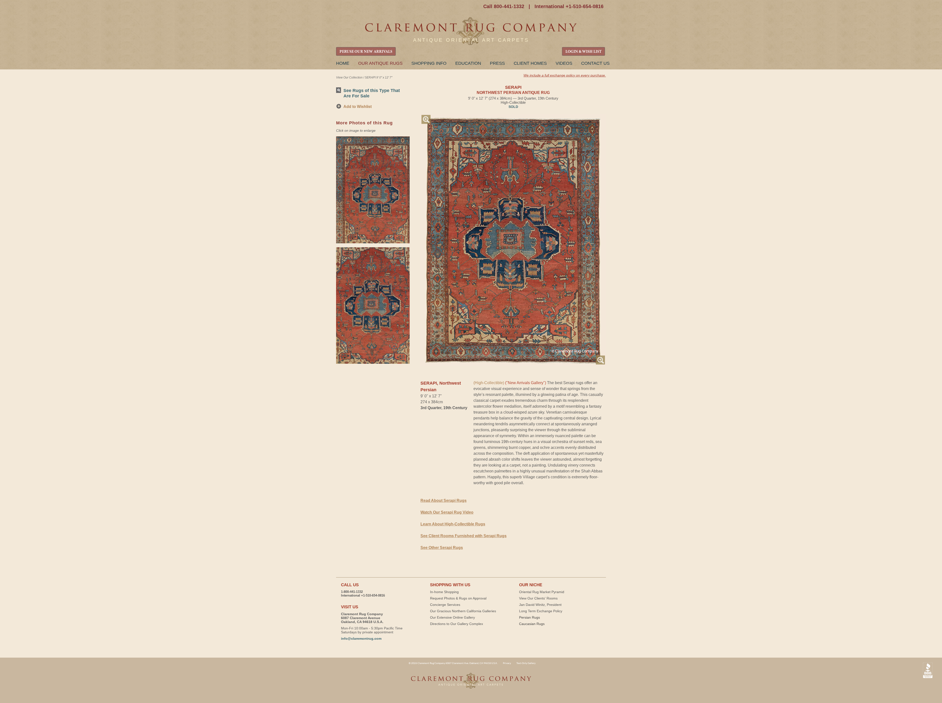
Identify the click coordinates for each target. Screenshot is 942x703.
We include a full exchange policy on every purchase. (564, 75)
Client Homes (530, 63)
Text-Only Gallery (526, 663)
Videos (564, 63)
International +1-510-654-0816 (569, 6)
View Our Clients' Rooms (538, 598)
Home (342, 63)
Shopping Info (428, 63)
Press (497, 63)
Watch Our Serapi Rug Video (446, 512)
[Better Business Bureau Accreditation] (928, 670)
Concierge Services (445, 605)
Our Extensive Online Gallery (452, 617)
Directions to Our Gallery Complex (456, 624)
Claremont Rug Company (471, 31)
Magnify (426, 119)
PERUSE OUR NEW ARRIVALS (366, 52)
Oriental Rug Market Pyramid (541, 592)
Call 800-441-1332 (503, 6)
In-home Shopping (444, 592)
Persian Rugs (529, 617)
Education (468, 63)
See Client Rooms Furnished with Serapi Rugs (463, 536)
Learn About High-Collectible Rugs (452, 524)
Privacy (507, 663)
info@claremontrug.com (361, 638)
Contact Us (595, 63)
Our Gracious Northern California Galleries (463, 611)
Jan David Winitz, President (540, 605)
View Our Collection (349, 77)
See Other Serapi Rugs (441, 548)
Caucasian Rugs (532, 624)
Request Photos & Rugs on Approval (458, 598)
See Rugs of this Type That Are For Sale (371, 93)
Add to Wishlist (357, 106)
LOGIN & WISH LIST (583, 52)
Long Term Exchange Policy (540, 611)
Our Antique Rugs (380, 63)
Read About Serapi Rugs (443, 500)
